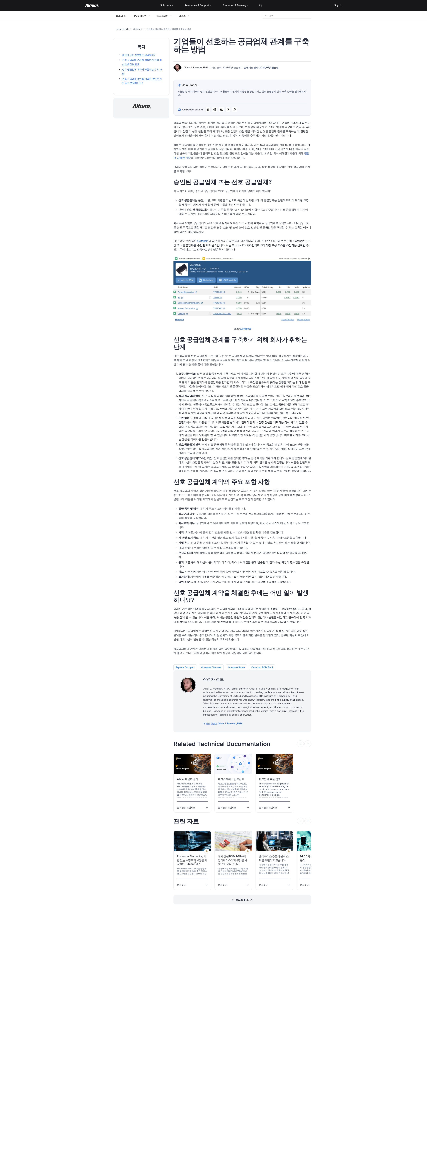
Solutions (165, 5)
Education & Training (234, 5)
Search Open (260, 5)
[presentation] (307, 821)
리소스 (182, 15)
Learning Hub (122, 29)
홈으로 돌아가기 (244, 899)
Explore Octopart (185, 667)
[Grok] (234, 109)
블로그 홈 (121, 15)
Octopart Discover (211, 667)
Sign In (338, 5)
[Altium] (92, 5)
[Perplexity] (214, 109)
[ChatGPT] (208, 109)
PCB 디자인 (140, 15)
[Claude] (221, 109)
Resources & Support (197, 5)
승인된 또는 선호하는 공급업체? (138, 54)
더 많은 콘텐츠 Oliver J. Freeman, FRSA (223, 723)
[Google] (228, 109)
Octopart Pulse (236, 667)
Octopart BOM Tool (262, 667)
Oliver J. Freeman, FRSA (196, 67)
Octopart (137, 29)
